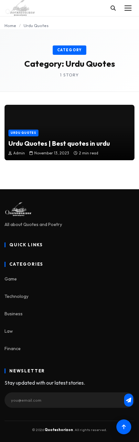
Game (11, 279)
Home (10, 25)
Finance (13, 348)
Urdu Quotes (23, 132)
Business (14, 314)
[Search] (113, 8)
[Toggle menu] (128, 8)
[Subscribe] (128, 400)
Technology (16, 296)
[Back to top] (123, 426)
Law (9, 331)
